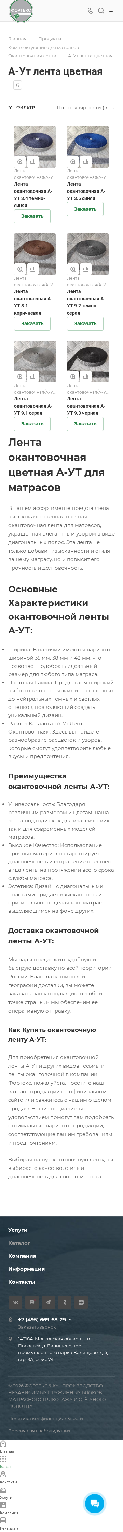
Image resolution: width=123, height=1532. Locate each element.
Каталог (19, 1243)
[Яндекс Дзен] (81, 1302)
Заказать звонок (37, 1327)
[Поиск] (101, 11)
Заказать (32, 216)
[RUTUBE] (32, 1302)
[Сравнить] (32, 161)
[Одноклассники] (64, 1302)
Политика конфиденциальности (45, 1418)
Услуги (18, 1230)
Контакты (21, 1282)
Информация (26, 1269)
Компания (22, 1256)
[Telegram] (48, 1302)
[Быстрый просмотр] (19, 161)
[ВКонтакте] (15, 1302)
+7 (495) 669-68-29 (42, 1319)
